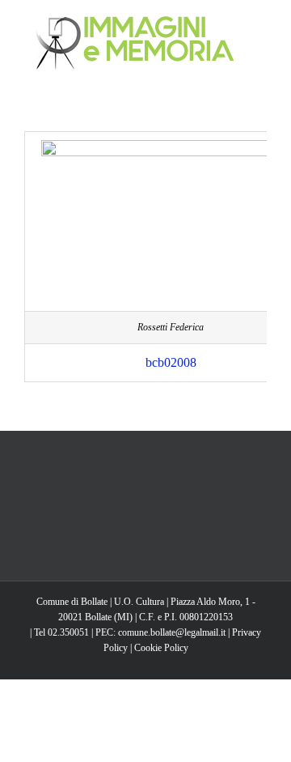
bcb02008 (171, 362)
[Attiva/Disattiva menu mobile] (260, 24)
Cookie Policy (161, 647)
